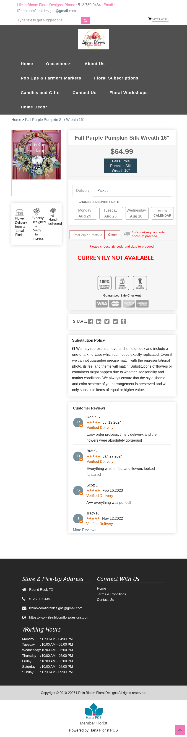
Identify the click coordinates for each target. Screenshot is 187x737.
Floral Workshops (128, 92)
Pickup (103, 190)
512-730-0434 (89, 5)
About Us (95, 63)
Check (112, 234)
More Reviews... (86, 530)
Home (27, 63)
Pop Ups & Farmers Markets (51, 78)
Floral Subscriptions (116, 78)
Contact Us (84, 92)
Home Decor (34, 107)
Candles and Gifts (40, 92)
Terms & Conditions (111, 594)
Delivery (83, 190)
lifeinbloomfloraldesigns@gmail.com (46, 11)
